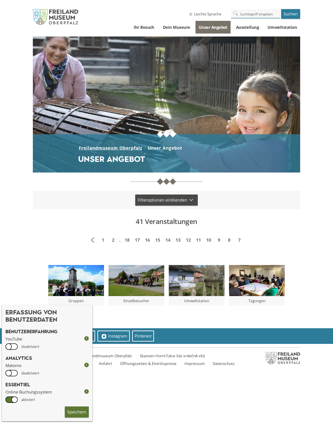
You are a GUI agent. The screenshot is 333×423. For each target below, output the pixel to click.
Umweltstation (282, 27)
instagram (117, 336)
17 (137, 240)
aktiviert (28, 399)
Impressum (194, 363)
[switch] (11, 346)
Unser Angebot (213, 27)
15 (157, 240)
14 (167, 240)
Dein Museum (176, 27)
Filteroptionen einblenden (162, 200)
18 (127, 240)
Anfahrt (105, 363)
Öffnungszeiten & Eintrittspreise (148, 363)
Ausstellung (247, 27)
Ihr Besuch (144, 27)
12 (188, 240)
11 (198, 240)
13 (178, 240)
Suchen (291, 14)
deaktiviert (30, 346)
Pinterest (143, 336)
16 (147, 240)
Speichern (76, 412)
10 (208, 240)
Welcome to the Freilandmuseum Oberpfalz (93, 355)
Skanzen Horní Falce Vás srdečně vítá (172, 355)
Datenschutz (224, 363)
